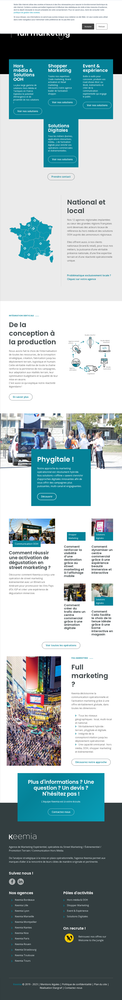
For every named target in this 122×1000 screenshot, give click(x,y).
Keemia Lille (21, 905)
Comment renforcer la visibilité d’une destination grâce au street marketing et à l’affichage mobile (74, 561)
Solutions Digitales (77, 916)
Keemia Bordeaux (25, 899)
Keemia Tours (22, 960)
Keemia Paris (22, 938)
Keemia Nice (22, 933)
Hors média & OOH (77, 899)
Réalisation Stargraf (51, 987)
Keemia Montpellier (26, 922)
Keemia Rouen (23, 944)
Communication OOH (26, 543)
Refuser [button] (101, 26)
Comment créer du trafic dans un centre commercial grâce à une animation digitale (74, 616)
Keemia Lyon (22, 910)
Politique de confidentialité (77, 984)
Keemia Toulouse (24, 955)
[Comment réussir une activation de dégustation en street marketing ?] (32, 531)
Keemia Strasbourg (25, 949)
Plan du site (100, 984)
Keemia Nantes (23, 927)
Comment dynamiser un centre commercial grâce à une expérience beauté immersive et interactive (102, 560)
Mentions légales (50, 984)
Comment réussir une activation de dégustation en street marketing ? (30, 560)
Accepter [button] (88, 26)
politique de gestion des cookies (27, 12)
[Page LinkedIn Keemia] (20, 881)
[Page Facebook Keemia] (12, 881)
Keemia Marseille (24, 916)
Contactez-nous (73, 987)
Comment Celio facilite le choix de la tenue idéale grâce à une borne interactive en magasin (102, 622)
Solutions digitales (100, 536)
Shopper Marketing (73, 536)
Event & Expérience (77, 910)
